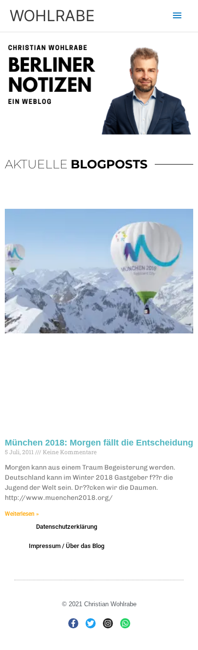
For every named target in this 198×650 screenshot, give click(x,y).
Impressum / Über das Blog (66, 545)
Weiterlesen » (22, 513)
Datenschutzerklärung (66, 526)
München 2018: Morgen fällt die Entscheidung (99, 442)
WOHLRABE (52, 15)
